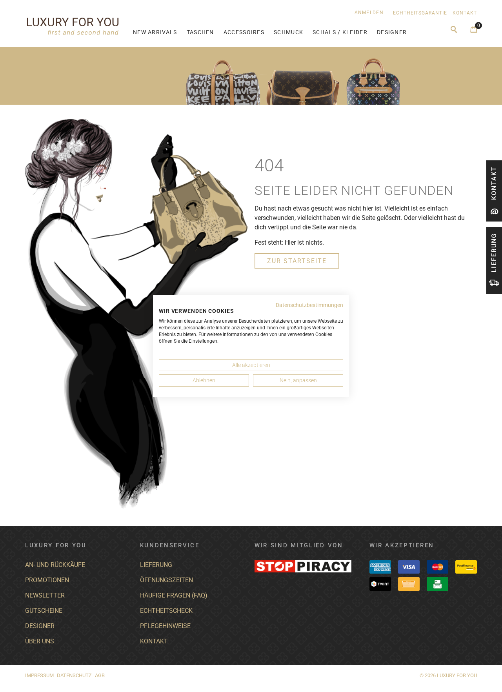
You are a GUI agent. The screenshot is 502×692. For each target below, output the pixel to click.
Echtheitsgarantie (420, 13)
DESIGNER (40, 626)
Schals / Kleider (340, 32)
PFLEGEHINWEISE (165, 626)
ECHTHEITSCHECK (166, 610)
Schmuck (288, 32)
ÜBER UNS (39, 641)
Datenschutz (74, 675)
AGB (100, 675)
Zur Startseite (297, 261)
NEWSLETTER (45, 595)
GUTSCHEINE (43, 610)
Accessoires (244, 32)
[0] (473, 30)
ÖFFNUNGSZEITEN (166, 580)
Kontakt (465, 13)
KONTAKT (154, 641)
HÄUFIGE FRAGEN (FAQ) (173, 595)
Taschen (200, 32)
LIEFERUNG (156, 564)
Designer (392, 32)
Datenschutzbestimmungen (309, 305)
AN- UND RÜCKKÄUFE (55, 564)
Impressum (39, 675)
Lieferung (494, 252)
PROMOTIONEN (47, 580)
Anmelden (369, 12)
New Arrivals (155, 32)
